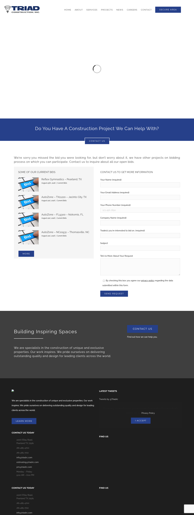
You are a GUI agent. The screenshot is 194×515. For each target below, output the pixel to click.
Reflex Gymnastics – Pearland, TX (61, 179)
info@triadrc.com (24, 457)
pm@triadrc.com (24, 467)
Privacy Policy (148, 413)
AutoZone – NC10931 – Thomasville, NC (65, 232)
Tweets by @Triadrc (108, 399)
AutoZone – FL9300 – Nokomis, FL (62, 214)
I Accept (140, 420)
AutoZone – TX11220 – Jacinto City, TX (63, 196)
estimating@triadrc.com (27, 462)
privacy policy (147, 280)
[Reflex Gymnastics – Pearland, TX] (28, 184)
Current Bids (62, 183)
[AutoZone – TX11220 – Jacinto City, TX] (28, 202)
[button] (185, 9)
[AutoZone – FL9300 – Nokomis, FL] (28, 220)
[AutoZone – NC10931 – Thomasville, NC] (28, 237)
